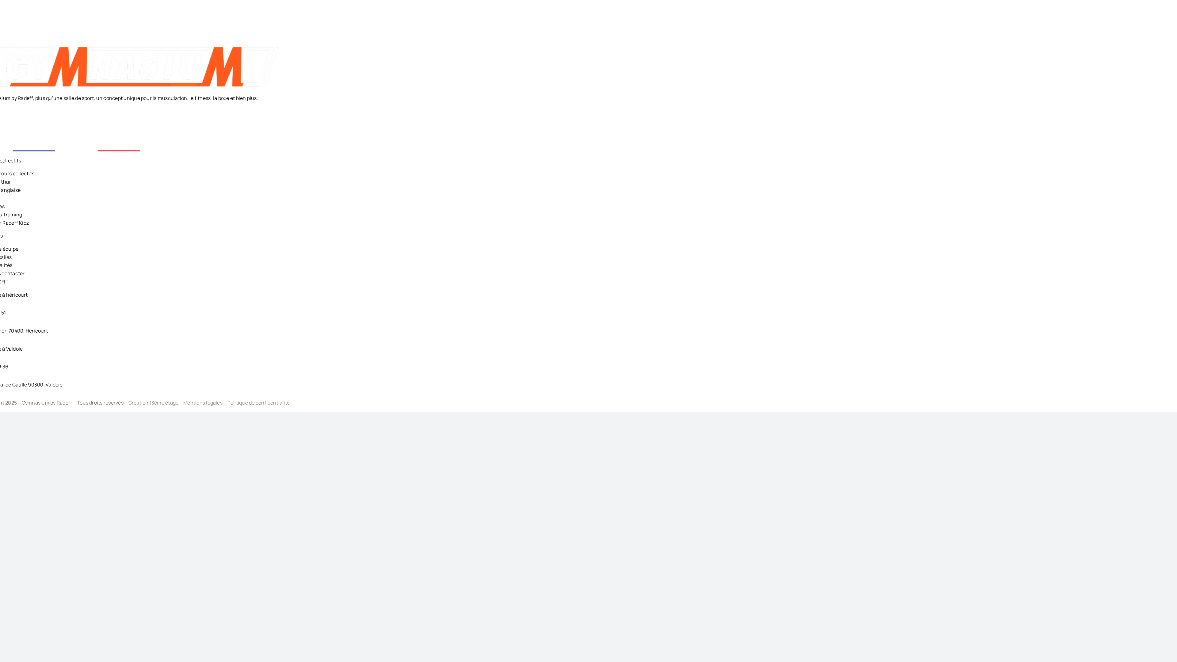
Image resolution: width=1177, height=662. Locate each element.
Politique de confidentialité (258, 402)
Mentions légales (203, 402)
